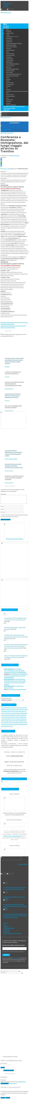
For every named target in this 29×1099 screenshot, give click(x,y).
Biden (9, 709)
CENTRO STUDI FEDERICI (11, 45)
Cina (11, 711)
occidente (19, 718)
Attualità (8, 34)
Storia (7, 98)
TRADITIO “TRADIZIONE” (11, 104)
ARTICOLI (6, 28)
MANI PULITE (8, 67)
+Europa (4, 707)
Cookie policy (6, 5)
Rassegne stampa (10, 84)
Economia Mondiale (10, 53)
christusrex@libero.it (23, 864)
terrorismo (8, 103)
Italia (18, 715)
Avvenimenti (8, 36)
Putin (8, 720)
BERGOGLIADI (9, 38)
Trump (15, 722)
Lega (22, 715)
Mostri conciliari (9, 72)
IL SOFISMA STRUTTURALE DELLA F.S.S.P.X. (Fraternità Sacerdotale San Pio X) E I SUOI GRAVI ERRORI (16, 636)
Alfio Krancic (14, 707)
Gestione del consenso (8, 1070)
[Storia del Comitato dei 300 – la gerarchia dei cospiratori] (16, 624)
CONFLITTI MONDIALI (10, 50)
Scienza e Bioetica (10, 94)
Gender (3, 713)
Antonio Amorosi (22, 707)
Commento (3, 494)
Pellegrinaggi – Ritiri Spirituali (12, 75)
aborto (9, 707)
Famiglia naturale (9, 60)
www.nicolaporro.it (8, 726)
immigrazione (12, 715)
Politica (7, 77)
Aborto (7, 29)
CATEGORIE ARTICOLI (6, 698)
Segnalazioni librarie (10, 96)
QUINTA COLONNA (10, 82)
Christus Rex (6, 711)
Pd (4, 720)
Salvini (17, 720)
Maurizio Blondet (7, 718)
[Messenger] (14, 164)
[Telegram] (14, 166)
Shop (4, 1)
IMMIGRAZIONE (9, 62)
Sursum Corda (8, 722)
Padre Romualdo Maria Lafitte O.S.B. (13, 74)
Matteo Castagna (16, 717)
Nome (2, 506)
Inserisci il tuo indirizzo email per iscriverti (13, 945)
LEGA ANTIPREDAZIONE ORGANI (12, 63)
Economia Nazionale (10, 55)
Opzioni (2, 1067)
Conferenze (8, 48)
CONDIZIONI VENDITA (7, 3)
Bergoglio (4, 709)
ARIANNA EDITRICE (10, 33)
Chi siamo (6, 26)
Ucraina (19, 722)
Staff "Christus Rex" (14, 155)
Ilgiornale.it (24, 713)
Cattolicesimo (9, 41)
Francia (24, 711)
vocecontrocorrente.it (13, 724)
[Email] (14, 161)
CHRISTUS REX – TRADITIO (11, 46)
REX (7, 87)
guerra (18, 713)
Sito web (3, 512)
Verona (5, 724)
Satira (7, 93)
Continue (3, 1097)
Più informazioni (13, 1083)
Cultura (7, 52)
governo (13, 713)
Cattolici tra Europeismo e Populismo (14, 43)
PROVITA (8, 81)
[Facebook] (14, 159)
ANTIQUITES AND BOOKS (12, 836)
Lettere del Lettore (10, 65)
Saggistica (8, 89)
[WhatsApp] (14, 163)
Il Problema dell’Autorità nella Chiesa (14, 106)
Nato (14, 718)
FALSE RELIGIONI (9, 58)
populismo (8, 79)
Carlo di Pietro (9, 40)
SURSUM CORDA (9, 99)
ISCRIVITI (6, 954)
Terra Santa (8, 101)
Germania (8, 713)
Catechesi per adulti (9, 108)
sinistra (22, 720)
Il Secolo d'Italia (5, 715)
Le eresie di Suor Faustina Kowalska (17, 689)
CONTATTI (6, 110)
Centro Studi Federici (16, 709)
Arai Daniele (8, 31)
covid (15, 711)
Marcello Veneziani (7, 717)
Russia (13, 720)
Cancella (8, 1097)
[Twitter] (14, 160)
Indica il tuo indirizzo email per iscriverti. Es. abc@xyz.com (13, 951)
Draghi (19, 711)
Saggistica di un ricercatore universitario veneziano (17, 91)
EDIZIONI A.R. (8, 57)
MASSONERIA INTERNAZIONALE (12, 69)
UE (24, 722)
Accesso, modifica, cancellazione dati (12, 933)
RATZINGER (8, 86)
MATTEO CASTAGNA (10, 70)
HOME (5, 24)
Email (2, 509)
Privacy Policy (6, 6)
